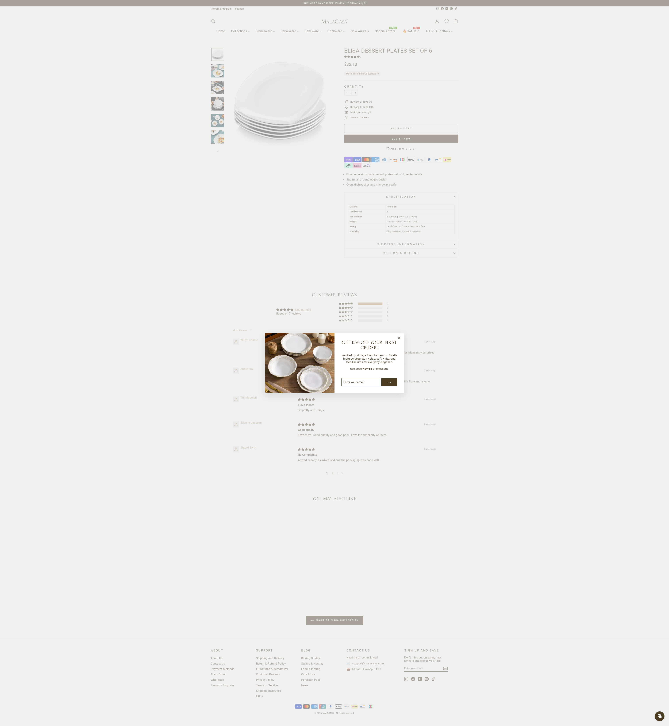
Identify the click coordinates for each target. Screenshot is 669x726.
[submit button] (389, 382)
